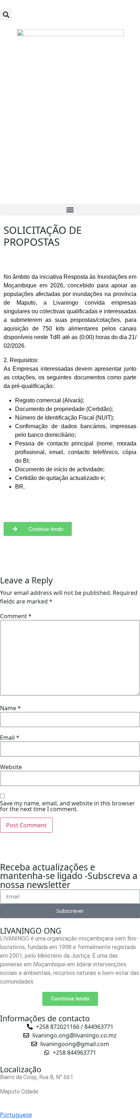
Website (11, 767)
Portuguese (16, 1115)
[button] (6, 14)
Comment (16, 616)
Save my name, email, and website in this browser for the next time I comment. (67, 806)
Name (10, 708)
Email (9, 737)
